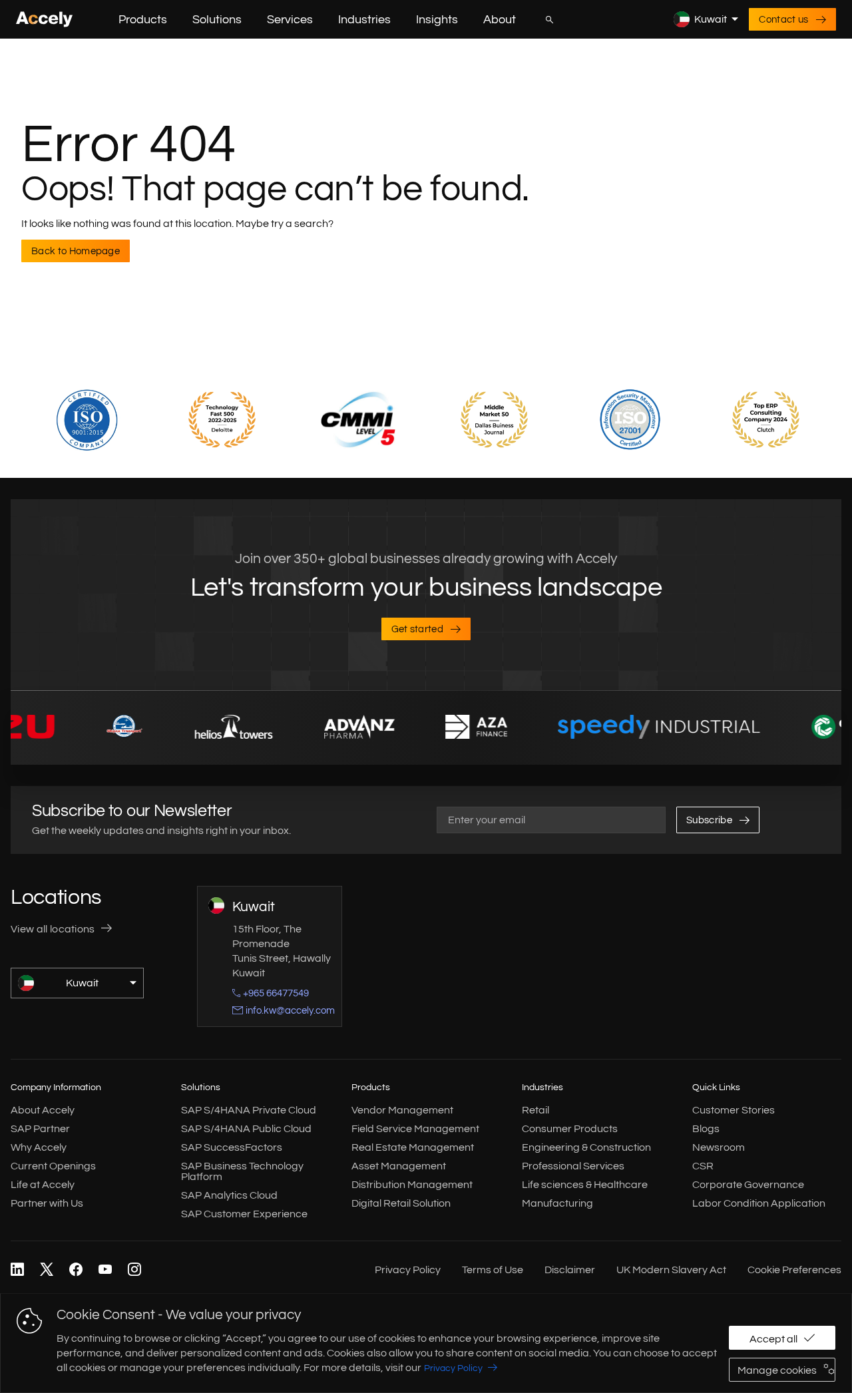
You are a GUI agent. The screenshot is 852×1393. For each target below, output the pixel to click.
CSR (703, 1166)
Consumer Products (570, 1128)
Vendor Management (402, 1110)
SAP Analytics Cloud (229, 1195)
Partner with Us (47, 1203)
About (499, 19)
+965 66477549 (276, 993)
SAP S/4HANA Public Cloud (246, 1128)
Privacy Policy (453, 1368)
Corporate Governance (748, 1184)
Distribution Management (412, 1184)
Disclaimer (569, 1270)
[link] (17, 1270)
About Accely (43, 1110)
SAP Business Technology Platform (242, 1171)
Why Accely (39, 1147)
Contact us (783, 20)
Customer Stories (733, 1110)
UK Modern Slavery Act (671, 1270)
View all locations (53, 929)
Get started (417, 629)
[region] (426, 1343)
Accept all (773, 1339)
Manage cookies (777, 1370)
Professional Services (573, 1166)
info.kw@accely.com (290, 1011)
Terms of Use (492, 1270)
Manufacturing (557, 1203)
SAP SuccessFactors (231, 1147)
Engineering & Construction (586, 1147)
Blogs (706, 1128)
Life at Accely (43, 1184)
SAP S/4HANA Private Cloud (248, 1110)
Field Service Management (415, 1128)
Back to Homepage (75, 251)
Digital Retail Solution (401, 1203)
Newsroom (718, 1147)
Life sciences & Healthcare (585, 1184)
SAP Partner (40, 1128)
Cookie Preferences (794, 1270)
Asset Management (398, 1166)
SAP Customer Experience (244, 1214)
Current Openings (53, 1166)
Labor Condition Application (758, 1203)
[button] (177, 19)
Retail (535, 1110)
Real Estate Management (412, 1147)
